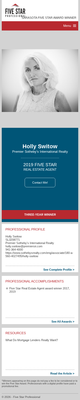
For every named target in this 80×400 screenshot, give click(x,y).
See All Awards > (62, 321)
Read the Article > (62, 373)
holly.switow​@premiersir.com (24, 246)
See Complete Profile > (58, 269)
